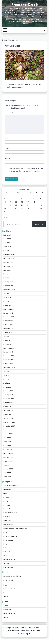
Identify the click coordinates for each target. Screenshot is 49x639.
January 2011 (8, 395)
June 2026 (7, 239)
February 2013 (8, 309)
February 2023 (8, 258)
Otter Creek (7, 552)
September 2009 (9, 430)
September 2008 (9, 465)
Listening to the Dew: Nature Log (15, 528)
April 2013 (7, 305)
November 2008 (9, 457)
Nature (5, 544)
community (7, 497)
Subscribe (39, 224)
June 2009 (7, 441)
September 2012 (9, 328)
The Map (6, 597)
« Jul (5, 217)
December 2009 (9, 422)
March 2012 (7, 344)
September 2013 (9, 289)
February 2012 (8, 348)
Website (7, 158)
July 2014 (6, 278)
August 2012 (7, 332)
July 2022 (7, 270)
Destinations (7, 509)
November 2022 (9, 262)
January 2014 (8, 282)
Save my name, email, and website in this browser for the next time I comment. (25, 169)
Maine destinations (10, 536)
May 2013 (6, 301)
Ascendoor (14, 630)
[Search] (44, 30)
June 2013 (7, 297)
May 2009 (7, 445)
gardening (7, 520)
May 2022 (6, 274)
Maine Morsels (8, 580)
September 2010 (9, 410)
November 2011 (8, 360)
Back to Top (23, 634)
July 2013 (6, 293)
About (5, 605)
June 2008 (7, 477)
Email (7, 148)
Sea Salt (6, 563)
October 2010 (8, 406)
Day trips (6, 505)
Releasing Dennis (9, 559)
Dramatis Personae (10, 513)
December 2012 (8, 317)
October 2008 (8, 461)
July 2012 (6, 336)
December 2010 (8, 399)
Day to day (7, 501)
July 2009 (7, 438)
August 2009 (8, 434)
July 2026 (7, 235)
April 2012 (7, 340)
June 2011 (6, 375)
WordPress (35, 630)
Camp (5, 493)
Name (7, 138)
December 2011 (8, 356)
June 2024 (7, 247)
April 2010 (7, 414)
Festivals (6, 517)
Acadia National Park (10, 485)
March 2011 (7, 387)
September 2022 (9, 266)
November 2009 (9, 426)
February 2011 (8, 391)
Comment (9, 113)
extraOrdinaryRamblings (12, 576)
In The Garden (8, 524)
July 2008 (7, 473)
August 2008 (8, 469)
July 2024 (7, 243)
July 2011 (6, 371)
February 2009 (8, 453)
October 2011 (8, 364)
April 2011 (6, 383)
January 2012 (8, 352)
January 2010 (8, 418)
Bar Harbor (7, 489)
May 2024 (6, 250)
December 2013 (8, 286)
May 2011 (6, 379)
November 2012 (8, 321)
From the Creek (24, 5)
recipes (5, 556)
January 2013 (8, 313)
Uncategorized (8, 567)
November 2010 (8, 402)
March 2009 (7, 449)
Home (5, 585)
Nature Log (7, 548)
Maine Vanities (8, 540)
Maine (5, 532)
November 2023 (9, 254)
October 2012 (8, 325)
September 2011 (9, 367)
